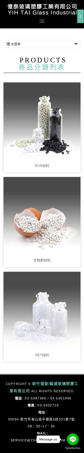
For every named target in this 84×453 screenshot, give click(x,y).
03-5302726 (48, 405)
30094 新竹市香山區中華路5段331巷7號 (41, 419)
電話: (19, 398)
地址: (42, 412)
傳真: (32, 405)
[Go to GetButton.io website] (72, 448)
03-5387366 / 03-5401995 (48, 398)
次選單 (15, 44)
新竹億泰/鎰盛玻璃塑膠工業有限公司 (42, 9)
